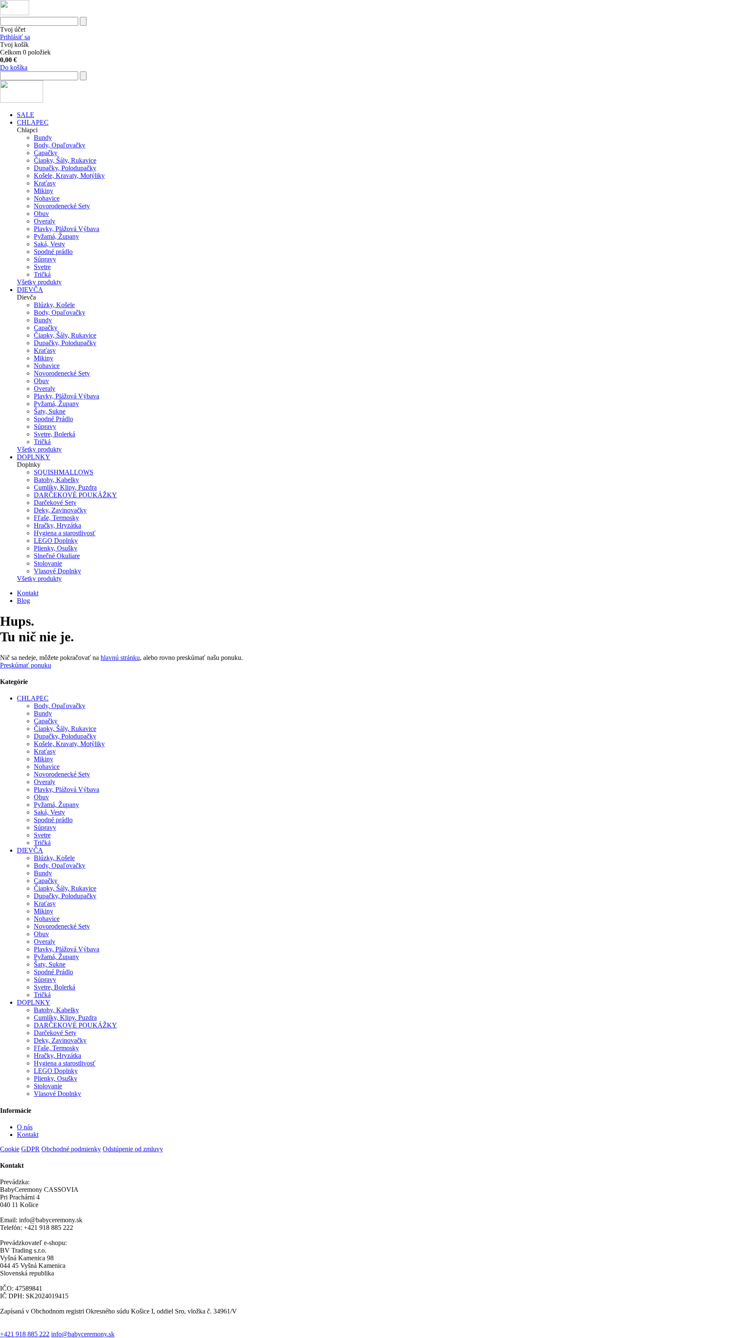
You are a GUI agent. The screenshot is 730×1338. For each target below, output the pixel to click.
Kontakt (27, 593)
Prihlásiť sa (15, 37)
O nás (25, 1127)
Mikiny (43, 190)
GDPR (30, 1149)
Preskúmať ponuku (25, 665)
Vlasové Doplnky (57, 571)
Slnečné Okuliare (57, 555)
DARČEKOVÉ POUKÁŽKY (75, 495)
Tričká (42, 274)
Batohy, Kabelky (56, 479)
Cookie (9, 1149)
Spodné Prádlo (53, 418)
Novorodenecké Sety (62, 206)
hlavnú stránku (120, 657)
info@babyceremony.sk (82, 1334)
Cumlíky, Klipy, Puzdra (65, 487)
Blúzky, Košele (54, 304)
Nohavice (47, 198)
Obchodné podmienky (71, 1149)
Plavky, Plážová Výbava (66, 228)
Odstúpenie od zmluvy (133, 1149)
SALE (25, 114)
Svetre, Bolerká (54, 434)
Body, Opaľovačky (59, 145)
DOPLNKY (33, 457)
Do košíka (13, 67)
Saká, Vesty (49, 244)
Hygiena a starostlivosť (64, 533)
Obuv (41, 213)
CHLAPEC (33, 122)
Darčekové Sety (55, 502)
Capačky (45, 152)
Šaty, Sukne (49, 411)
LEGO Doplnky (56, 540)
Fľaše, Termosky (56, 517)
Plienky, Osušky (55, 548)
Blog (23, 600)
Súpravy (45, 259)
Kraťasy (45, 183)
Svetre (42, 266)
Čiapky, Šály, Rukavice (65, 160)
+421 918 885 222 (24, 1334)
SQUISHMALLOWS (63, 472)
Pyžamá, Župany (56, 236)
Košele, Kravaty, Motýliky (69, 175)
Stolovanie (48, 563)
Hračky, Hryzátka (57, 525)
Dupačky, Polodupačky (65, 168)
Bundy (43, 137)
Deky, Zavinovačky (60, 510)
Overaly (44, 221)
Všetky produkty (39, 282)
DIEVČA (30, 289)
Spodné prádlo (53, 251)
